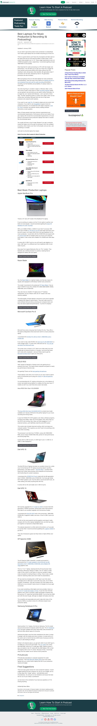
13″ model (43, 644)
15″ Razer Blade (44, 285)
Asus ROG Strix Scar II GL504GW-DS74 (30, 411)
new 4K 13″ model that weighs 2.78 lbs (28, 590)
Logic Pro (30, 102)
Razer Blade (25, 280)
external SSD (22, 235)
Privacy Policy (37, 713)
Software (81, 2)
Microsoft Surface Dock (24, 353)
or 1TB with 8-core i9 (33, 230)
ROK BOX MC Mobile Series (34, 659)
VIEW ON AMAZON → (48, 143)
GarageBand (37, 104)
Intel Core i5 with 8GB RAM (45, 342)
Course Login (63, 713)
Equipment (74, 2)
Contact (51, 713)
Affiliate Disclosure (45, 713)
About (32, 713)
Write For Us (56, 713)
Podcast (92, 2)
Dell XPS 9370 (31, 513)
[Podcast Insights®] (8, 2)
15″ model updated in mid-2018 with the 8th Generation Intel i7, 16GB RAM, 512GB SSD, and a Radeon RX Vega (34, 564)
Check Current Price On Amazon (27, 256)
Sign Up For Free (76, 128)
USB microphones (48, 376)
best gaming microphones (39, 371)
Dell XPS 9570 (39, 469)
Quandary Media (47, 716)
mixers (39, 376)
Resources (87, 2)
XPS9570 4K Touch (32, 476)
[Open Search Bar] (96, 2)
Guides (67, 2)
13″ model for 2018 (37, 507)
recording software (45, 90)
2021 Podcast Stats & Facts (72, 88)
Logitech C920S (49, 528)
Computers (21, 695)
